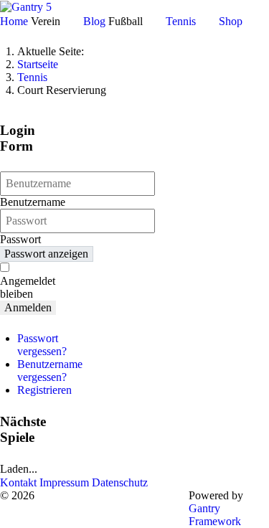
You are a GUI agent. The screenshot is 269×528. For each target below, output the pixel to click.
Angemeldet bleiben (27, 287)
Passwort (20, 239)
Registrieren (44, 390)
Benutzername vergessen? (49, 370)
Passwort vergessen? (42, 344)
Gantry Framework (215, 514)
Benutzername (32, 202)
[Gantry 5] (26, 6)
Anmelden (28, 307)
